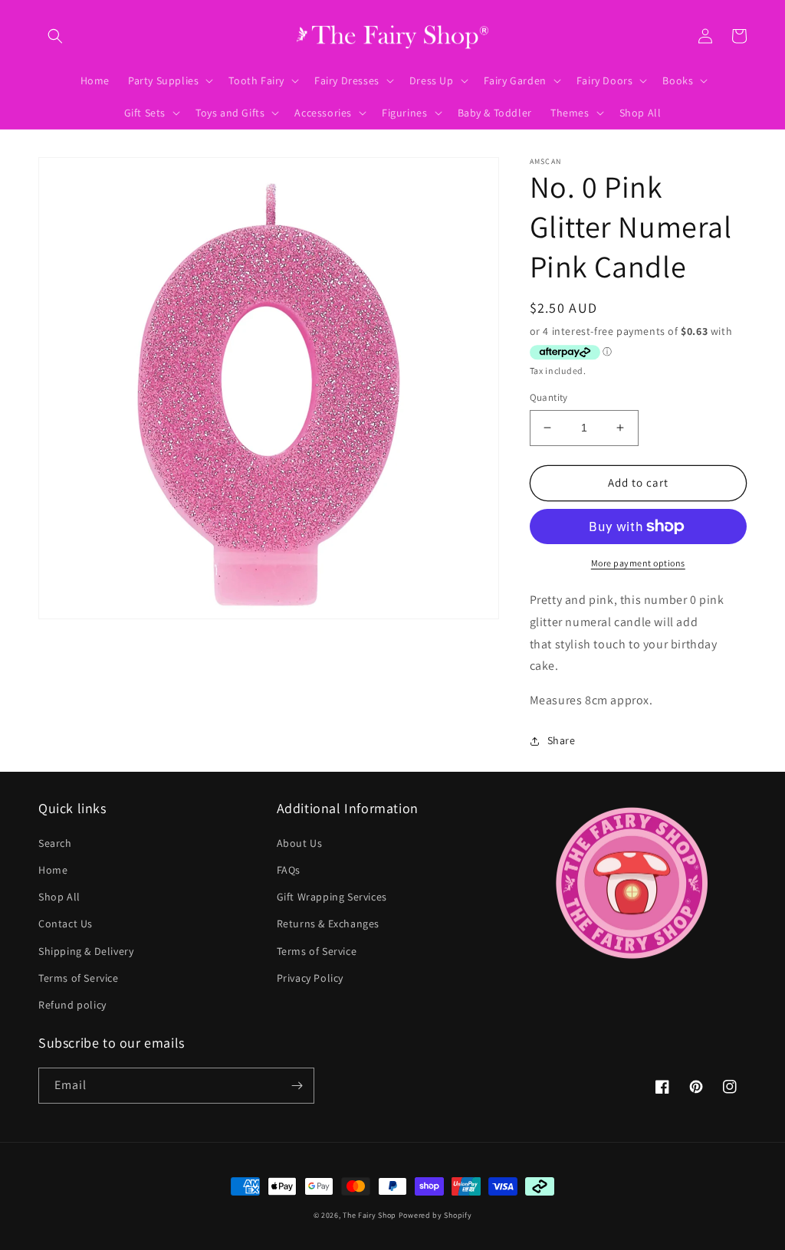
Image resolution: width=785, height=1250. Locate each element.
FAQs (289, 870)
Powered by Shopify (435, 1215)
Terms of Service (78, 978)
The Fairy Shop (369, 1215)
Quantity (549, 397)
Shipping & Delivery (85, 951)
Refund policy (72, 1005)
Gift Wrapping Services (332, 897)
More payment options (638, 563)
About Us (300, 843)
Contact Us (65, 923)
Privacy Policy (310, 978)
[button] (55, 36)
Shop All (59, 897)
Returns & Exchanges (328, 923)
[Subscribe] (297, 1086)
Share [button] (561, 740)
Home (52, 870)
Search (55, 843)
